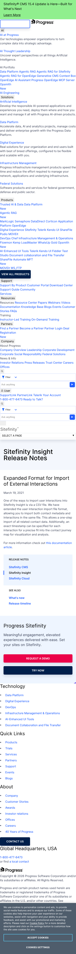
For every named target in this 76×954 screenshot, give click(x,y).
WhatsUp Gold (47, 242)
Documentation (10, 307)
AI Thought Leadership (15, 51)
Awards (10, 807)
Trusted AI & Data (11, 204)
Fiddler (56, 251)
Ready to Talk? (33, 399)
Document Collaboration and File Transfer (33, 725)
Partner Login (53, 328)
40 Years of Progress (19, 831)
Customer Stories (16, 801)
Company (7, 341)
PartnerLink (24, 395)
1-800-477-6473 (11, 399)
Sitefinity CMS (18, 567)
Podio (4, 234)
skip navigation (15, 24)
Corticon (51, 221)
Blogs (48, 307)
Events (56, 307)
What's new (17, 598)
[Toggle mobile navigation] (3, 423)
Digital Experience (12, 142)
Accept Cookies (38, 937)
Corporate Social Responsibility (21, 354)
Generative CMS (48, 76)
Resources (8, 298)
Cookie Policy (37, 923)
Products (7, 200)
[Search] (2, 371)
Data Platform (9, 71)
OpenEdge (19, 225)
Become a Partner (32, 328)
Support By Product (13, 285)
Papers (42, 302)
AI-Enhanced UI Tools (14, 251)
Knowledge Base (32, 307)
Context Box (67, 76)
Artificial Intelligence (13, 101)
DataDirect (38, 221)
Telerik (41, 230)
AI (2, 30)
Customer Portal (38, 285)
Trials (8, 748)
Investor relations (16, 813)
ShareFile (66, 230)
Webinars (54, 302)
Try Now (38, 670)
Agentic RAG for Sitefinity (53, 71)
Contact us (15, 841)
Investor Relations (12, 362)
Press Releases (35, 362)
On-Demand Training (45, 319)
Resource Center (26, 302)
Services (5, 293)
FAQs (13, 311)
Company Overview (13, 350)
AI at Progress (9, 35)
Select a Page (12, 435)
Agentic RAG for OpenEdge (18, 76)
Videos (65, 302)
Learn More (12, 15)
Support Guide (9, 289)
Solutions (7, 97)
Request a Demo (38, 658)
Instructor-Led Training (15, 319)
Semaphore (22, 221)
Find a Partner (9, 328)
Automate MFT (16, 261)
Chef (14, 238)
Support (6, 281)
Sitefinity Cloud (19, 578)
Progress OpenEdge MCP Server (53, 80)
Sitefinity (31, 230)
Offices (5, 367)
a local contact (19, 861)
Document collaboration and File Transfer (36, 255)
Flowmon (6, 242)
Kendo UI (53, 230)
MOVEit (13, 234)
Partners (6, 324)
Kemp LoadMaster (25, 242)
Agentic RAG (27, 71)
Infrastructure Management (18, 163)
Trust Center (53, 362)
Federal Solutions (11, 183)
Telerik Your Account (47, 395)
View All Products (15, 274)
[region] (38, 928)
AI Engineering (9, 92)
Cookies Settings (38, 947)
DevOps (5, 238)
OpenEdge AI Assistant (15, 80)
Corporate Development (59, 350)
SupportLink (8, 395)
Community (27, 289)
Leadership (34, 350)
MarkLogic (7, 221)
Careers (68, 362)
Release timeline (20, 603)
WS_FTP (16, 268)
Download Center (61, 285)
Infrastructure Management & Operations (46, 238)
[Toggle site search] (2, 403)
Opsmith (5, 86)
